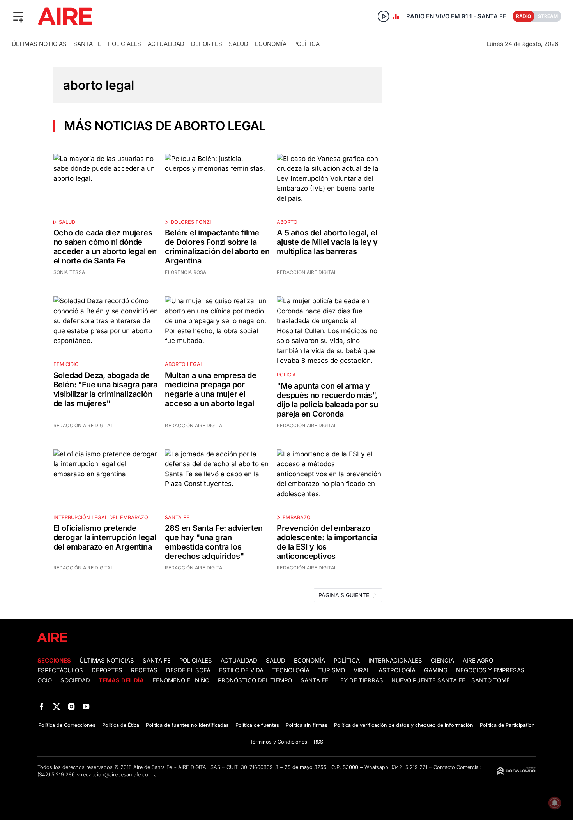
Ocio (44, 680)
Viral (362, 670)
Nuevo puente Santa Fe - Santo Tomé (450, 680)
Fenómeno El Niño (180, 680)
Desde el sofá (188, 670)
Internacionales (395, 660)
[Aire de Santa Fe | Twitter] (56, 706)
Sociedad (75, 680)
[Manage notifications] (554, 803)
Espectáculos (60, 670)
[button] (18, 16)
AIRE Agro (478, 660)
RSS (318, 742)
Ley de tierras (361, 680)
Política (306, 44)
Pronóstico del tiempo (255, 680)
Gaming (435, 670)
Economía (270, 44)
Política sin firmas (306, 725)
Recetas (144, 670)
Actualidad (166, 44)
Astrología (397, 670)
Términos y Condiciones (278, 742)
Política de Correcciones (67, 725)
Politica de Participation (507, 725)
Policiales (124, 44)
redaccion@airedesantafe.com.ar (120, 775)
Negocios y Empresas (490, 670)
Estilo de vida (241, 670)
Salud (238, 44)
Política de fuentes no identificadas (187, 725)
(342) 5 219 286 (56, 775)
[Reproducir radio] (383, 16)
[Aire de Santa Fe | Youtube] (86, 706)
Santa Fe (87, 44)
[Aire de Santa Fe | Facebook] (41, 706)
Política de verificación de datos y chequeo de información (403, 725)
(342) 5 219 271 (409, 767)
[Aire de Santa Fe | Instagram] (71, 706)
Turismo (331, 670)
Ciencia (442, 660)
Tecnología (290, 670)
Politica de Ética (120, 725)
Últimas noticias (39, 44)
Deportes (206, 44)
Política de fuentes (257, 725)
